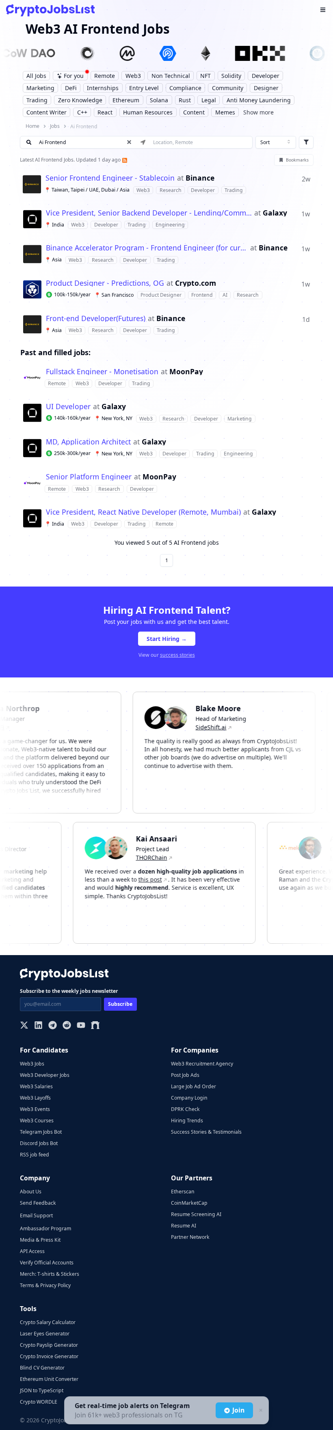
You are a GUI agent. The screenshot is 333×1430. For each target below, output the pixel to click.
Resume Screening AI (196, 1214)
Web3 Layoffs (35, 1097)
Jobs (55, 126)
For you (74, 76)
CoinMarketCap (189, 1202)
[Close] (260, 1410)
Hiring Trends (187, 1120)
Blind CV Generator (42, 1367)
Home (32, 126)
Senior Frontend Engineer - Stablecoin (110, 178)
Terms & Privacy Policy (45, 1285)
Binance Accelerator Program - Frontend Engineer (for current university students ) (147, 248)
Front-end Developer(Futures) (95, 318)
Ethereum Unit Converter (49, 1379)
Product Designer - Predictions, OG (105, 283)
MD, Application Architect (88, 442)
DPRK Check (185, 1109)
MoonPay (186, 371)
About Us (30, 1191)
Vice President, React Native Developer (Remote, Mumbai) (143, 512)
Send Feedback (38, 1202)
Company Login (189, 1097)
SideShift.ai (199, 727)
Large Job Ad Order (193, 1086)
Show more (258, 112)
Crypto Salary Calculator (48, 1322)
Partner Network (190, 1237)
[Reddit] (67, 1026)
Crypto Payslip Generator (49, 1345)
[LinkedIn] (38, 1026)
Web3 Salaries (36, 1086)
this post (161, 879)
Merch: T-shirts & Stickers (49, 1273)
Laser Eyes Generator (44, 1333)
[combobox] (275, 142)
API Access (32, 1251)
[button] (167, 184)
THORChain (162, 857)
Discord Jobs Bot (39, 1143)
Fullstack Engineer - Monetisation (102, 371)
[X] (24, 1026)
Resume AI (183, 1225)
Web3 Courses (37, 1120)
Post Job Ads (185, 1075)
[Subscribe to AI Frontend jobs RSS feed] (124, 159)
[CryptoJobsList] (50, 10)
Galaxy (275, 213)
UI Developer (68, 406)
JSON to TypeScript (41, 1390)
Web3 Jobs (32, 1063)
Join (238, 1410)
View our (166, 654)
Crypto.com (195, 283)
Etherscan (183, 1191)
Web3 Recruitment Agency (202, 1063)
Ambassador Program (45, 1228)
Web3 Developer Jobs (44, 1075)
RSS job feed (34, 1154)
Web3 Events (35, 1109)
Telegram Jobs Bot (41, 1131)
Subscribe (120, 1004)
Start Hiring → (167, 639)
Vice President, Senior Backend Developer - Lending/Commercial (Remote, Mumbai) (149, 213)
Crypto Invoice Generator (49, 1356)
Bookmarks (297, 160)
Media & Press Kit (40, 1239)
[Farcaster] (95, 1026)
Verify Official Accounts (47, 1262)
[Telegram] (52, 1026)
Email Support (36, 1215)
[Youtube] (81, 1026)
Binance (200, 178)
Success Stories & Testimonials (206, 1131)
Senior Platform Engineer (89, 477)
